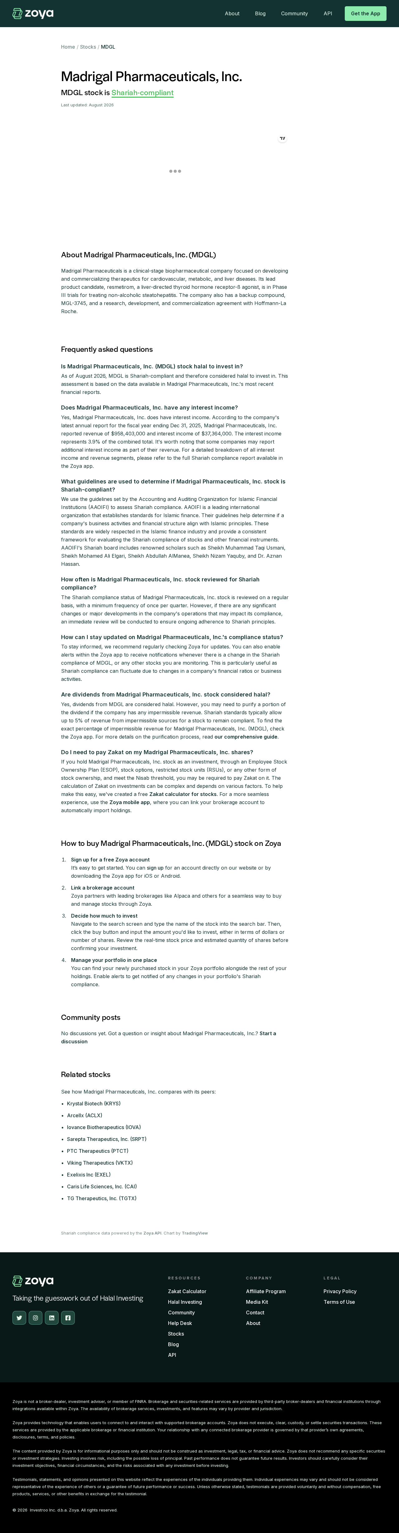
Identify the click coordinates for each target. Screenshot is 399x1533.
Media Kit (257, 1302)
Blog (260, 13)
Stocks (88, 47)
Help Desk (180, 1323)
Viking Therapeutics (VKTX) (100, 1163)
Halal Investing (185, 1302)
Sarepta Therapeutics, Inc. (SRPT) (107, 1139)
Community (294, 13)
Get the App (365, 13)
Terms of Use (339, 1302)
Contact (255, 1312)
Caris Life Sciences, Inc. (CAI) (102, 1186)
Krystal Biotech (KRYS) (94, 1103)
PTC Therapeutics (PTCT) (97, 1151)
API (328, 13)
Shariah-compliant (143, 92)
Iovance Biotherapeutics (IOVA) (104, 1127)
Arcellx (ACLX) (84, 1115)
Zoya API (152, 1232)
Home (68, 47)
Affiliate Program (266, 1291)
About (232, 13)
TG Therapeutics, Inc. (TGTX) (102, 1198)
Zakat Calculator (187, 1291)
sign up (155, 868)
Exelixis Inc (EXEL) (89, 1175)
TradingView (195, 1232)
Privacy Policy (340, 1291)
